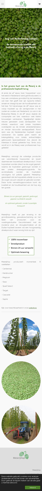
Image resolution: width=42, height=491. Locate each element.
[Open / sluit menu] (2, 4)
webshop (33, 308)
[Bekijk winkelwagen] (39, 4)
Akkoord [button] (33, 487)
